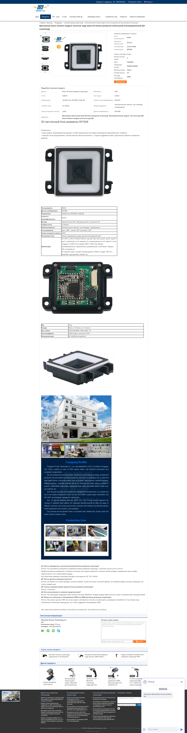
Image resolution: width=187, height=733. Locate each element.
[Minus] (181, 682)
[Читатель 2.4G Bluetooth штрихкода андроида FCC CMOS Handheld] (93, 672)
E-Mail (84, 728)
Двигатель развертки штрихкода (49, 694)
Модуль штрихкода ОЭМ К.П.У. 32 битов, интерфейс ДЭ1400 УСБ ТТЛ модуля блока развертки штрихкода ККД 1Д (52, 720)
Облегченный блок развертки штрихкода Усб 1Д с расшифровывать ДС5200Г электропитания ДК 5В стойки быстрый (76, 701)
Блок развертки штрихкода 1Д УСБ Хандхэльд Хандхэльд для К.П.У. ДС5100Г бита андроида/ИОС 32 (78, 708)
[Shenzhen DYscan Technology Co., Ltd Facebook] (118, 708)
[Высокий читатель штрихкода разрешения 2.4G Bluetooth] (44, 655)
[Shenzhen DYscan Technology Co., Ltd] (46, 8)
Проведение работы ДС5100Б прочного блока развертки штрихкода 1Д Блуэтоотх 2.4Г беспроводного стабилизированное (78, 714)
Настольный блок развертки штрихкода (104, 694)
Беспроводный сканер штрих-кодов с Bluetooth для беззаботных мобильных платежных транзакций (71, 685)
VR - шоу (55, 17)
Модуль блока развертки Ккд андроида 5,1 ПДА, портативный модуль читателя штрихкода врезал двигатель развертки (52, 706)
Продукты (45, 17)
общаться (121, 82)
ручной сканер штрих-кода (73, 23)
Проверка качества (95, 17)
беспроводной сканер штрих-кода (75, 694)
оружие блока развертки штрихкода (55, 609)
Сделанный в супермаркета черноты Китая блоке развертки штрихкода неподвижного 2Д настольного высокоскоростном (104, 704)
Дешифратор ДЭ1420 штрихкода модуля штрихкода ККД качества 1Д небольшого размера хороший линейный (52, 713)
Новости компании (137, 17)
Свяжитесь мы (111, 17)
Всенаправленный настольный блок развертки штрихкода (104, 698)
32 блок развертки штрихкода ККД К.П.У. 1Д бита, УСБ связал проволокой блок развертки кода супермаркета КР (136, 685)
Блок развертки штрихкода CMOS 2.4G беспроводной (77, 720)
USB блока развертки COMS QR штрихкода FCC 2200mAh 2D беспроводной (115, 683)
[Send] (181, 729)
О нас (64, 17)
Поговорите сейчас (135, 2)
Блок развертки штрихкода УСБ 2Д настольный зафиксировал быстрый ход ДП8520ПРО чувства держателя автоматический (104, 711)
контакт (140, 641)
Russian (149, 2)
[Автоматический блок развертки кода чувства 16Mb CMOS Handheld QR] (80, 655)
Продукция (58, 23)
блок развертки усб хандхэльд (97, 609)
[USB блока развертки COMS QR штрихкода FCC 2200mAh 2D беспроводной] (115, 672)
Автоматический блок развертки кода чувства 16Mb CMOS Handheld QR (96, 657)
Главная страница (46, 23)
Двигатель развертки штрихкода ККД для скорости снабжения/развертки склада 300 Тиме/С (52, 699)
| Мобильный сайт (99, 728)
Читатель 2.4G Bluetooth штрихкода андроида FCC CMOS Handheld (92, 683)
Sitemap (90, 728)
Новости (123, 17)
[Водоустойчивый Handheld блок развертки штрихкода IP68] (117, 655)
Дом (37, 17)
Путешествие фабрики (78, 17)
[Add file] (144, 729)
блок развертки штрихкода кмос (77, 609)
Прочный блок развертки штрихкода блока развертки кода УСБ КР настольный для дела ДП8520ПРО (104, 717)
